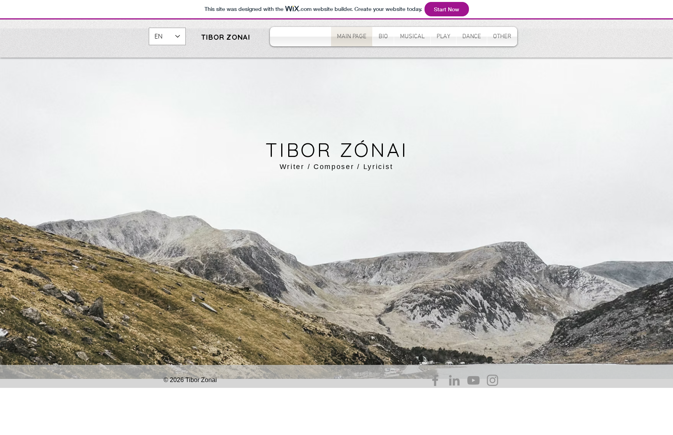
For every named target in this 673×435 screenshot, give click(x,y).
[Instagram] (492, 380)
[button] (412, 36)
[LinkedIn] (454, 380)
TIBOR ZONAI (225, 37)
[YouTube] (473, 380)
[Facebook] (435, 380)
